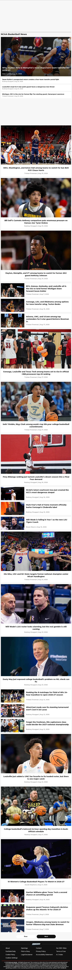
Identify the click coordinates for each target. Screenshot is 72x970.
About (8, 948)
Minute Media (13, 962)
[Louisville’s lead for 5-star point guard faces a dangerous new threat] (36, 88)
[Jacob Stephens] (31, 885)
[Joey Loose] (6, 74)
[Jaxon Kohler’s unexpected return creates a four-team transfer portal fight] (36, 80)
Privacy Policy (41, 951)
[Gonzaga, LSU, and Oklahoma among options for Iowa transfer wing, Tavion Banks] (36, 305)
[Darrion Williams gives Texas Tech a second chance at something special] (36, 895)
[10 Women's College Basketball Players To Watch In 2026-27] (36, 863)
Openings (24, 948)
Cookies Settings (12, 958)
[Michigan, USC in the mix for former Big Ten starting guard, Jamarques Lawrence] (36, 95)
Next (46, 936)
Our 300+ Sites (61, 948)
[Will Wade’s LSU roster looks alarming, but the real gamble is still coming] (36, 609)
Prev (25, 936)
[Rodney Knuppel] (7, 81)
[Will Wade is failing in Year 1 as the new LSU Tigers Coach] (36, 523)
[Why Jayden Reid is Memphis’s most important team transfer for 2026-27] (36, 56)
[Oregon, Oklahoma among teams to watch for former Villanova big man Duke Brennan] (36, 925)
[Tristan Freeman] (7, 96)
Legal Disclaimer (26, 954)
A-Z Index (59, 954)
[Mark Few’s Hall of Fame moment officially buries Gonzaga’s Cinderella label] (36, 508)
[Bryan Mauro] (31, 527)
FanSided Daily (11, 951)
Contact (39, 948)
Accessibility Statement (44, 954)
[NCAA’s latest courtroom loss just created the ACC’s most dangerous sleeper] (36, 493)
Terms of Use (61, 951)
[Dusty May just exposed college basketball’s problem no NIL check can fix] (36, 662)
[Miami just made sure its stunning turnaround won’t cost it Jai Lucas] (36, 710)
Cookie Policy (10, 954)
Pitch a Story (25, 951)
